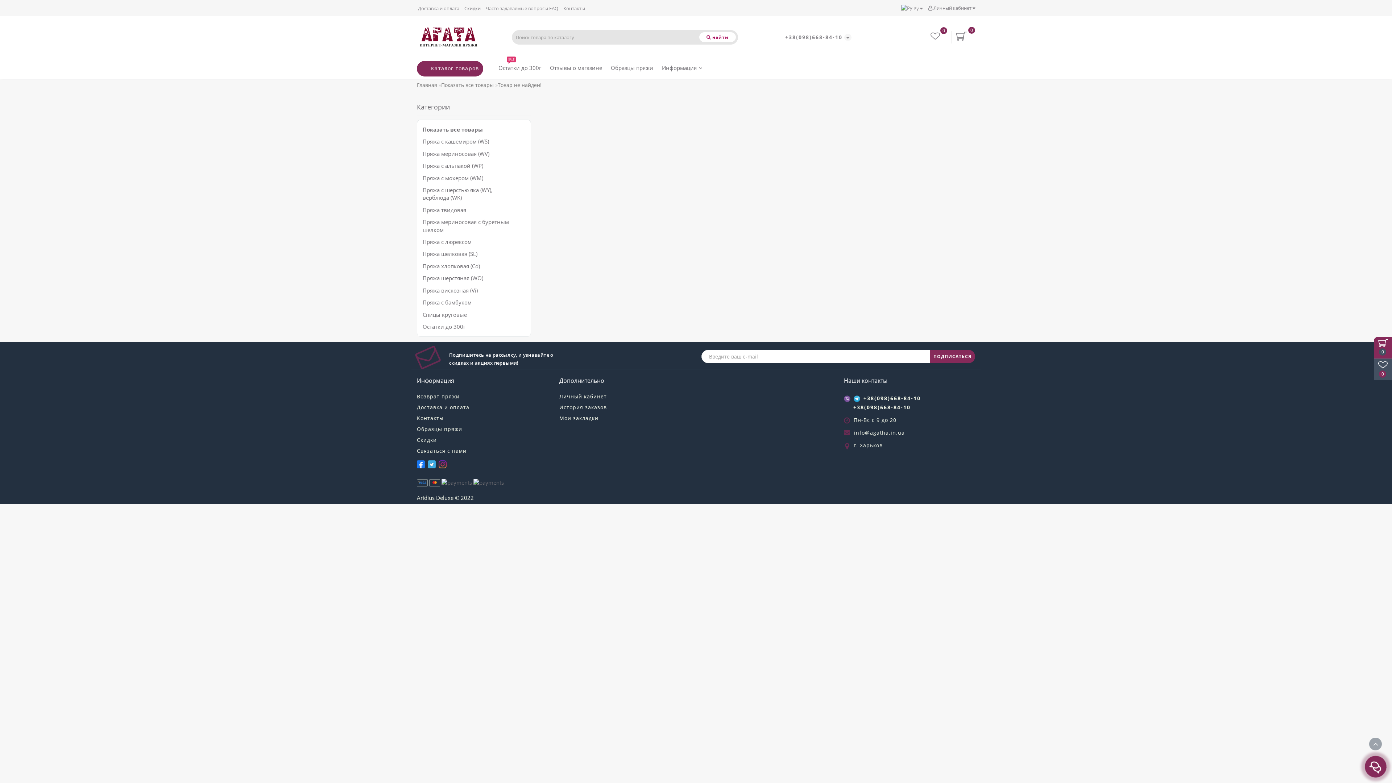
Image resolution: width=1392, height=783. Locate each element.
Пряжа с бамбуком (447, 302)
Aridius (426, 497)
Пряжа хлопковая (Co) (451, 266)
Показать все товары (467, 85)
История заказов (583, 407)
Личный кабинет (952, 8)
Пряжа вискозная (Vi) (450, 290)
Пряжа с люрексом (447, 241)
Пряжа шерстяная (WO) (453, 278)
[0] (936, 37)
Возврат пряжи (438, 396)
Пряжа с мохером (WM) (453, 178)
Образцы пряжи (632, 67)
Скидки (472, 8)
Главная (427, 85)
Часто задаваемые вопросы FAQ (522, 8)
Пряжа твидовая (444, 210)
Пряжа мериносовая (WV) (456, 153)
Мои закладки (578, 418)
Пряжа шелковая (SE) (450, 253)
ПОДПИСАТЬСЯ (952, 356)
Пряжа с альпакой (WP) (453, 165)
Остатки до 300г (519, 66)
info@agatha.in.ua (879, 432)
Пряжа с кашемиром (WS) (456, 141)
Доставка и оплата (438, 8)
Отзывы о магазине (576, 67)
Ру (916, 8)
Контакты (574, 8)
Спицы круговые (445, 314)
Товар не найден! (520, 85)
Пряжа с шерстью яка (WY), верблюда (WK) (458, 193)
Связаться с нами (442, 450)
